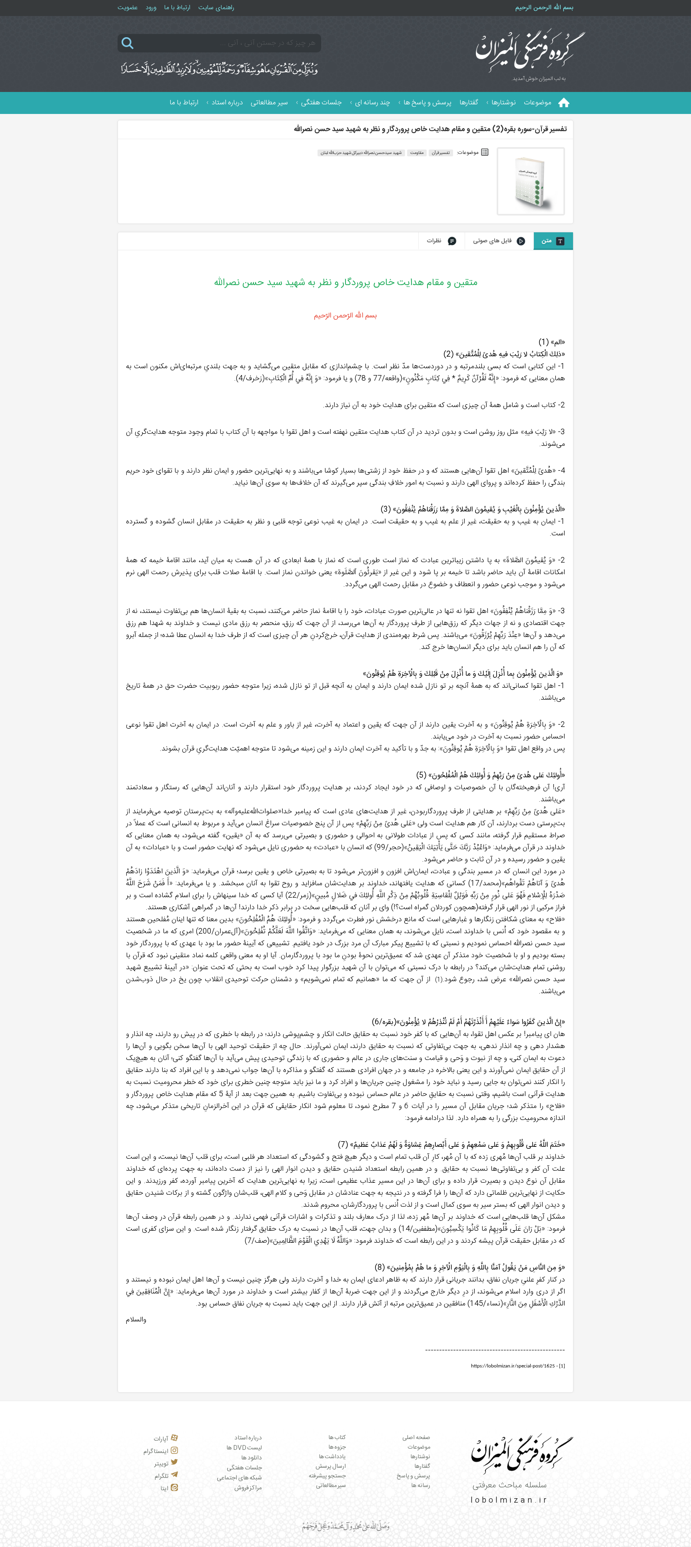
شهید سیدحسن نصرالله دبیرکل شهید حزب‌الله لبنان (361, 153)
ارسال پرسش (331, 1466)
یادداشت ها (332, 1457)
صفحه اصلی (416, 1438)
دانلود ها (251, 1458)
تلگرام (161, 1476)
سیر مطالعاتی (269, 103)
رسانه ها (420, 1486)
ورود (151, 7)
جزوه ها (337, 1447)
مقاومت (416, 153)
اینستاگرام (156, 1452)
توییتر (161, 1464)
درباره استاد (227, 103)
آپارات (161, 1439)
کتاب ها (337, 1438)
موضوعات (537, 103)
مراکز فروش (248, 1488)
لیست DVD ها (244, 1448)
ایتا (164, 1489)
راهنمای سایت (216, 7)
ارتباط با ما (177, 7)
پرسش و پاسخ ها (427, 103)
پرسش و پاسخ (413, 1476)
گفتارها (468, 103)
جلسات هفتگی (321, 103)
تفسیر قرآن (441, 153)
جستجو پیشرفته (327, 1476)
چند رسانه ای (372, 103)
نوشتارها (503, 103)
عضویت (128, 7)
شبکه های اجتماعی (239, 1478)
